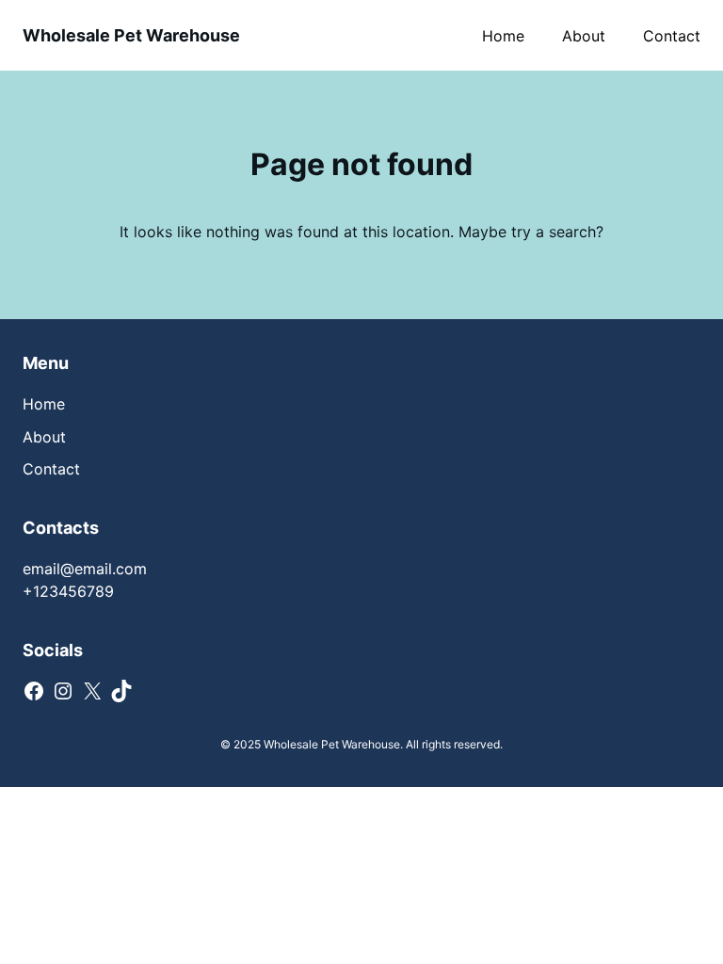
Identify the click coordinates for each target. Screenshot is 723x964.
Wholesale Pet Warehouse (131, 35)
